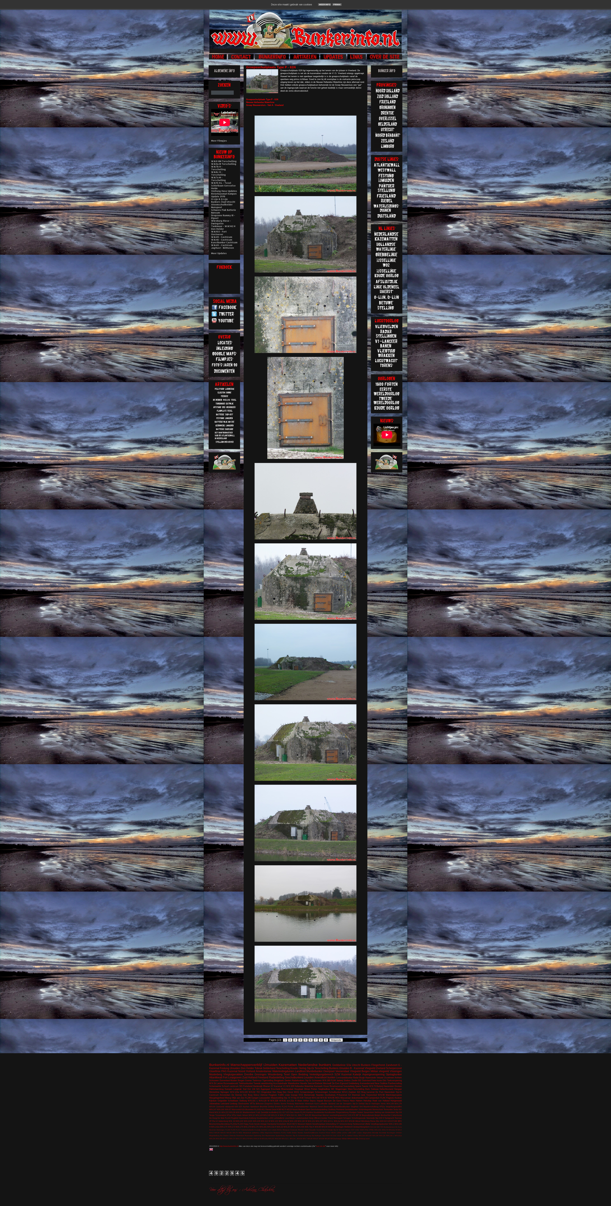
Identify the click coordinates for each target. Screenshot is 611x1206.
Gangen (255, 1098)
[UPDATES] (333, 59)
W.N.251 (271, 1138)
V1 (284, 1086)
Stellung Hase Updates (224, 191)
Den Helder (247, 1068)
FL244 (228, 1118)
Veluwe (380, 1077)
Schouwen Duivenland (219, 1080)
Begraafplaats (368, 1115)
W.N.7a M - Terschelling (218, 178)
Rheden (301, 1130)
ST (337, 1124)
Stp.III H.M (298, 1098)
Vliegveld (370, 1068)
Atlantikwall (215, 1077)
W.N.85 (331, 1098)
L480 (349, 1133)
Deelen (288, 1080)
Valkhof (349, 1135)
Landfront (300, 1071)
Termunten (388, 1109)
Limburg (233, 1103)
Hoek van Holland (381, 1100)
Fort (225, 1077)
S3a (348, 1065)
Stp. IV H (288, 1098)
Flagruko (390, 1098)
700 (381, 1127)
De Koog (213, 1118)
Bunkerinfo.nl (219, 1065)
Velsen (245, 1115)
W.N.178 (247, 1127)
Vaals (239, 1115)
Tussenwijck (220, 1115)
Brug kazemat (368, 1092)
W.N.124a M (284, 1121)
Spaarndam (369, 1112)
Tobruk (258, 1068)
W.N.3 (399, 1130)
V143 (334, 1135)
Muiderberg (215, 1074)
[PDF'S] (224, 372)
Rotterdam (240, 1135)
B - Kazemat (357, 1068)
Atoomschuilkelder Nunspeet (222, 206)
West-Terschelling (356, 1089)
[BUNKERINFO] (272, 59)
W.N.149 (390, 1104)
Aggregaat (265, 1089)
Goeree (248, 1080)
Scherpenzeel (394, 1068)
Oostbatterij (330, 1095)
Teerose (398, 1118)
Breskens (277, 1133)
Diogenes (268, 1104)
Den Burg (247, 1095)
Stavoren (288, 1135)
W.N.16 (217, 1112)
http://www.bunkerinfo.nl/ (229, 1146)
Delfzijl (271, 1107)
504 (371, 1127)
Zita (377, 1121)
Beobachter (386, 1115)
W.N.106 (375, 1135)
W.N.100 (239, 1121)
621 (258, 1089)
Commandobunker (344, 1077)
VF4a (366, 1130)
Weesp (228, 1098)
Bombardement (389, 1127)
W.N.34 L (293, 1138)
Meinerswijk (309, 1095)
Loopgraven (235, 1077)
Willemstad (351, 1138)
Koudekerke (319, 1112)
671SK (394, 1121)
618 (374, 1127)
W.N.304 (278, 1138)
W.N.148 (266, 1115)
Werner (326, 1115)
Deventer (212, 1130)
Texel (287, 1074)
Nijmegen (224, 1092)
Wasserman (317, 1115)
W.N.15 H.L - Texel (221, 182)
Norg (311, 1118)
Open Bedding (299, 1074)
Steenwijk (370, 1118)
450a (262, 1133)
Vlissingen (396, 1071)
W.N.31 (293, 1127)
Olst (384, 1080)
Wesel (358, 1121)
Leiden (359, 1133)
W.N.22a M (393, 1130)
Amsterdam (225, 1095)
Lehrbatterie (279, 1118)
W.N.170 (223, 1127)
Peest (330, 1118)
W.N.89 (318, 1127)
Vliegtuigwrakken (233, 1074)
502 (359, 1080)
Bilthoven (260, 1104)
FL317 (238, 1130)
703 (258, 1092)
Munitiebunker (314, 1071)
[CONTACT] (241, 59)
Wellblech (348, 1127)
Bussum (328, 1100)
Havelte (303, 1083)
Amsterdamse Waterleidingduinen (275, 1071)
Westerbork (247, 1133)
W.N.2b (212, 1083)
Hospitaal (298, 1089)
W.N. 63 (232, 1121)
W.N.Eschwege (335, 1138)
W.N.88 (321, 1138)
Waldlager (339, 1127)
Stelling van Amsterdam (384, 1112)
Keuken (398, 1098)
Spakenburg (280, 1135)
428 (381, 1121)
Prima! (337, 4)
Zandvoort (391, 1065)
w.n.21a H (291, 1100)
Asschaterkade (280, 1083)
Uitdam (347, 1130)
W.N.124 (259, 1115)
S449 (307, 1130)
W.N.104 (362, 1135)
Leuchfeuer (290, 1118)
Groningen (261, 1074)
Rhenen (266, 1086)
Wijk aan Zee (238, 1098)
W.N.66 (229, 1133)
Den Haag (277, 1092)
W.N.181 (263, 1127)
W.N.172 (232, 1138)
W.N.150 (212, 1138)
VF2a (234, 1115)
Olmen (307, 1089)
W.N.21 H (275, 1115)
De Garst (337, 1100)
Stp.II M (398, 1112)
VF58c (371, 1130)
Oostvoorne (243, 1103)
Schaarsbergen (307, 1092)
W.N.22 (280, 1127)
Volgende (336, 1040)
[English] (211, 1150)
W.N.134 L (390, 1135)
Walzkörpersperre (394, 1095)
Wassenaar (345, 1098)
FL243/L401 (259, 1109)
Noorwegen (391, 1133)
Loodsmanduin (302, 1118)
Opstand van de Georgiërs (340, 1104)
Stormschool (377, 1109)
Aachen (246, 1107)
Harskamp (271, 1124)
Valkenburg (223, 1121)
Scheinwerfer (215, 1086)
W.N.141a (398, 1135)
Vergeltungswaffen (394, 1107)
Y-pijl (258, 1112)
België (377, 1115)
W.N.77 (301, 1115)
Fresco (346, 1100)
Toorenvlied (371, 1095)
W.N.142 (316, 1098)
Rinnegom (338, 1118)
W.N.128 (293, 1121)
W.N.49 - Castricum (221, 237)
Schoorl (225, 1086)
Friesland (263, 1077)
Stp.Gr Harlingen (372, 1104)
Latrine (220, 1083)
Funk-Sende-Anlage (258, 1124)
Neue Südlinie (381, 1083)
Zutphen (352, 1092)
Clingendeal (266, 1092)
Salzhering (257, 1135)
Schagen (347, 1118)
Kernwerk (318, 1086)
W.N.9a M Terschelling (223, 164)
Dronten (398, 1086)
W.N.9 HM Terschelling (224, 161)
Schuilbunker (335, 1092)
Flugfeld (234, 1118)
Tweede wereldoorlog (263, 1083)
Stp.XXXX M (327, 1135)
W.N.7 (305, 1138)
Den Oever (288, 1092)
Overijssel (329, 1071)
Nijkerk (309, 1124)
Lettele (274, 1130)
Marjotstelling (277, 1098)
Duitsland (366, 1080)
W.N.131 (311, 1121)
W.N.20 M (257, 1138)
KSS (301, 1095)
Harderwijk (258, 1086)
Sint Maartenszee (268, 1135)
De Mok (221, 1118)
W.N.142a (215, 1127)
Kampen (228, 1089)
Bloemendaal (287, 1089)
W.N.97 (228, 1109)
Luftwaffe (323, 1104)
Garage (294, 1095)
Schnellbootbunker (342, 1107)
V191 (357, 1130)
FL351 (283, 1133)
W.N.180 (326, 1080)
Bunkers (365, 1065)
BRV (400, 1121)
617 (284, 1112)
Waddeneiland (249, 1112)
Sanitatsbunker (351, 1109)
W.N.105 (368, 1135)
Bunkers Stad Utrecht (223, 201)
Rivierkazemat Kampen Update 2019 (224, 195)
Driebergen (221, 1130)
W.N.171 (226, 1138)
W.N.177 (239, 1138)
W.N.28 (232, 1112)
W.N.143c (377, 1130)
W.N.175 (239, 1127)
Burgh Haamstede (367, 1077)
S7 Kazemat (276, 1086)
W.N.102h (248, 1121)
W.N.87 (315, 1138)
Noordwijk (382, 1133)
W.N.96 (327, 1138)
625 (240, 1107)
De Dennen (237, 1095)
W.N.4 (211, 1133)
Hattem (359, 1100)
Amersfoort (320, 1077)
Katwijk (357, 1074)
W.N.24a (265, 1138)
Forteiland (247, 1086)
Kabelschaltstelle (247, 1130)
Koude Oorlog (298, 1068)
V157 (353, 1130)
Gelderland (269, 1068)
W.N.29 (287, 1127)
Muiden (233, 1080)
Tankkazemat (358, 1124)
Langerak (237, 1089)
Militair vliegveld (380, 1071)
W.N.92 (252, 1092)
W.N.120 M (264, 1100)
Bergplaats (279, 1080)
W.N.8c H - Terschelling (218, 173)
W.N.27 (283, 1115)
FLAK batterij (337, 1080)
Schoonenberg (345, 1124)
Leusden (309, 1077)
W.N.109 (256, 1121)
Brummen (249, 1109)
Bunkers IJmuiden (339, 1068)
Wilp (356, 1138)
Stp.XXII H (379, 1118)
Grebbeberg (353, 1083)
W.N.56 (217, 1133)
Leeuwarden (264, 1098)
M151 (296, 1092)
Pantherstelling (395, 1083)
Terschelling (283, 1068)
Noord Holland (246, 1071)
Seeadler (312, 1130)
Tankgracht (389, 1118)
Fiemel (268, 1109)
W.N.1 (391, 1124)
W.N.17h (255, 1127)
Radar (356, 1077)
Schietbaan (233, 1100)
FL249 (227, 1130)
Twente (365, 1086)
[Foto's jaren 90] (224, 366)
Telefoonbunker (246, 1083)
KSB (279, 1109)
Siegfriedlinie (324, 1089)
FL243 (284, 1107)
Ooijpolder (222, 1100)
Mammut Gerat (316, 1107)
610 (385, 1121)
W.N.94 (324, 1127)
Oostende (293, 1130)
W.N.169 (219, 1138)
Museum (301, 1124)
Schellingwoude (359, 1118)
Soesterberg (349, 1086)
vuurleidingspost (337, 1115)
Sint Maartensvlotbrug (369, 1107)
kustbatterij (273, 1112)
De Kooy (398, 1127)
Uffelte (367, 1124)
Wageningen (341, 1089)
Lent (269, 1130)
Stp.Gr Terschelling (317, 1068)
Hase (352, 1100)
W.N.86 (351, 1121)
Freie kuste (376, 1080)
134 (253, 1089)
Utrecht (356, 1065)
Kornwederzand (367, 1083)
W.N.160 (220, 1109)
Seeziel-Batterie (315, 1083)
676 (353, 1115)
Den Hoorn (295, 1112)
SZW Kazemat (342, 1074)
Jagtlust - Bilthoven (222, 247)
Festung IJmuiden (230, 1068)
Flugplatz (273, 1095)
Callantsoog (396, 1115)
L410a (344, 1133)
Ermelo (278, 1107)
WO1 (337, 1098)
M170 (283, 1109)
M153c (279, 1130)
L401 (271, 1118)
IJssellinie (215, 1071)
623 (288, 1112)
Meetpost (286, 1130)
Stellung (243, 1100)
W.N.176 (398, 1104)
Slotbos (347, 1080)
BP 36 (359, 1115)
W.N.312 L (285, 1138)
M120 (289, 1124)
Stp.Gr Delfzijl (358, 1104)
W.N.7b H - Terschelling (218, 168)
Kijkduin (213, 1100)
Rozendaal (249, 1135)
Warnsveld (236, 1109)
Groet (274, 1109)
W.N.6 (345, 1092)
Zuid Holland (249, 1077)
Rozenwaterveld (230, 1083)
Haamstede (244, 1118)
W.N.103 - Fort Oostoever (219, 233)
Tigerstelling (267, 1080)
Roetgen (353, 1112)
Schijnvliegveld (365, 1109)
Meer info (324, 4)
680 (378, 1127)
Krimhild (264, 1130)
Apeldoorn (254, 1107)
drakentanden (357, 1098)
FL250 (233, 1130)
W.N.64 (299, 1138)
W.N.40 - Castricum (221, 245)
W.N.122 (274, 1121)
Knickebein (281, 1124)
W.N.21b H (271, 1127)
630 (366, 1098)
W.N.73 (372, 1086)
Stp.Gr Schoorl (338, 1130)
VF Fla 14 (213, 1121)
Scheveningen (321, 1092)
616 (243, 1109)
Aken (299, 1100)
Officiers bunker (321, 1118)
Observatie (328, 1107)
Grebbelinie (339, 1065)
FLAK (383, 1098)
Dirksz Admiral (260, 1095)
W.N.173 (231, 1127)
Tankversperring (394, 1080)
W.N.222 (225, 1112)
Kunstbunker (330, 1112)
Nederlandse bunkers (314, 1065)
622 (358, 1092)
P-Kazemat (342, 1095)
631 (350, 1115)
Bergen (241, 1080)
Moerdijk (375, 1133)
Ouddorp (332, 1109)
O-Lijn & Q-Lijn (219, 199)
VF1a (228, 1115)
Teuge (212, 1115)
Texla (395, 1109)
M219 (289, 1109)
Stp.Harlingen (317, 1135)
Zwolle (354, 1080)
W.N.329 (290, 1086)
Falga (246, 1124)
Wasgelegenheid (216, 1098)
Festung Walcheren (295, 1104)
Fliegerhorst (378, 1065)
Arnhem (398, 1077)
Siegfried (354, 1107)
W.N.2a (337, 1121)
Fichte (290, 1107)
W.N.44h (300, 1127)
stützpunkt (229, 1107)
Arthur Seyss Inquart (313, 1100)
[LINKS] (357, 59)
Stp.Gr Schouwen (313, 1080)
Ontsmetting (331, 1124)
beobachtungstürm (361, 1127)
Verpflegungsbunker (379, 1124)
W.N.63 (223, 1133)
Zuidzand (220, 1107)
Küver (326, 1086)
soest (368, 1138)
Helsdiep (367, 1100)
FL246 (248, 1098)
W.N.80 (310, 1138)
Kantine (309, 1112)
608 (236, 1107)
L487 (354, 1133)
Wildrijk (344, 1138)
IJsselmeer (389, 1077)
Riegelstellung (342, 1112)
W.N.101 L (253, 1100)
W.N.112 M (265, 1121)
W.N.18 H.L (328, 1121)
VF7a (252, 1103)
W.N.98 (381, 1095)
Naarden (320, 1095)
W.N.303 (344, 1121)
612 (346, 1115)
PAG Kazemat (229, 1071)
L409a (339, 1133)
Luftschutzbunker (301, 1107)
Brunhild (263, 1107)
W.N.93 (239, 1112)
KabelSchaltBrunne (311, 1133)
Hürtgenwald (396, 1100)
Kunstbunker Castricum (224, 242)
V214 (339, 1135)
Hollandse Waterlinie (304, 1086)
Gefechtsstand (386, 1089)
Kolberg (252, 1118)
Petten (314, 1089)
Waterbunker (293, 1083)
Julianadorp (214, 1103)
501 (241, 1086)
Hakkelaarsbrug (216, 1089)
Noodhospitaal (318, 1124)
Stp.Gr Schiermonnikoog (302, 1135)
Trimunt (307, 1098)
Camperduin (374, 1098)
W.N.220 (244, 1092)
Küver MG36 (331, 1133)
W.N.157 (319, 1121)
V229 (362, 1130)
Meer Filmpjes (219, 140)
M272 (294, 1124)
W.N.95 (308, 1115)
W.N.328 (274, 1100)
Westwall (327, 1083)
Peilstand (340, 1109)
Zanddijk (264, 1112)
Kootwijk (257, 1130)
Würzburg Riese (368, 1121)
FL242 (303, 1112)
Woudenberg (275, 1074)
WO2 (240, 1133)
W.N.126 (382, 1135)
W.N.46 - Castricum (221, 239)
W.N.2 (251, 1138)
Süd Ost (247, 1089)
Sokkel (360, 1112)
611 (280, 1112)
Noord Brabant (298, 1109)
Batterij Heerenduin (385, 1086)
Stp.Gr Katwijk (327, 1130)
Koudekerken (262, 1118)
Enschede (275, 1089)
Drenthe (248, 1074)
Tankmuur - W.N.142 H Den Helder (223, 227)
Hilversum (309, 1104)
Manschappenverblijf (246, 1065)
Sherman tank (358, 1095)
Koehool (322, 1133)
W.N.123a (234, 1092)
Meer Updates (219, 253)
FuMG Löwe (284, 1095)
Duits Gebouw (372, 1089)
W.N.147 (213, 1109)
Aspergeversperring (373, 1074)
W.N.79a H (309, 1127)
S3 (349, 1095)
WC (332, 1089)
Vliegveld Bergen (360, 1071)
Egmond (344, 1083)
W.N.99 (331, 1127)
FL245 (240, 1124)
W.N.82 (323, 1098)
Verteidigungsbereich (321, 1074)
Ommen (399, 1133)
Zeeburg (362, 1138)
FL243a (233, 1124)
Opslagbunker (394, 1074)
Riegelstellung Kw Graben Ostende (222, 1135)
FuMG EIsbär (292, 1133)
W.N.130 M (302, 1121)
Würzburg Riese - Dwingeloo (221, 222)
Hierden (300, 1133)
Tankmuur (257, 1080)
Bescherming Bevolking (219, 1124)
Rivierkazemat (336, 1086)
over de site (320, 1146)
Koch (316, 1104)
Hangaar (398, 1089)
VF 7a (344, 1135)
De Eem (336, 1083)
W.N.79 (235, 1133)
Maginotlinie (367, 1133)
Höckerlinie (214, 1092)
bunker (331, 1077)
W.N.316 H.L (292, 1115)
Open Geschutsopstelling (316, 1109)
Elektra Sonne (280, 1104)
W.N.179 (246, 1138)
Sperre (358, 1086)
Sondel (319, 1130)
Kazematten (288, 1065)
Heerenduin (389, 1092)
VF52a (382, 1107)
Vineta (355, 1135)
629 (389, 1121)
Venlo (383, 1104)
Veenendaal (342, 1071)
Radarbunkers (298, 1080)
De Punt (379, 1092)
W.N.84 (212, 1107)
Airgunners (269, 1133)
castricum (234, 1086)
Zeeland (380, 1068)
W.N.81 (282, 1100)
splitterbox (256, 1133)
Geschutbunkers (294, 1077)
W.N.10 (252, 1115)
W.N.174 (385, 1130)
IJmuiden (270, 1065)
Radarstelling (276, 1077)
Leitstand (225, 1103)
